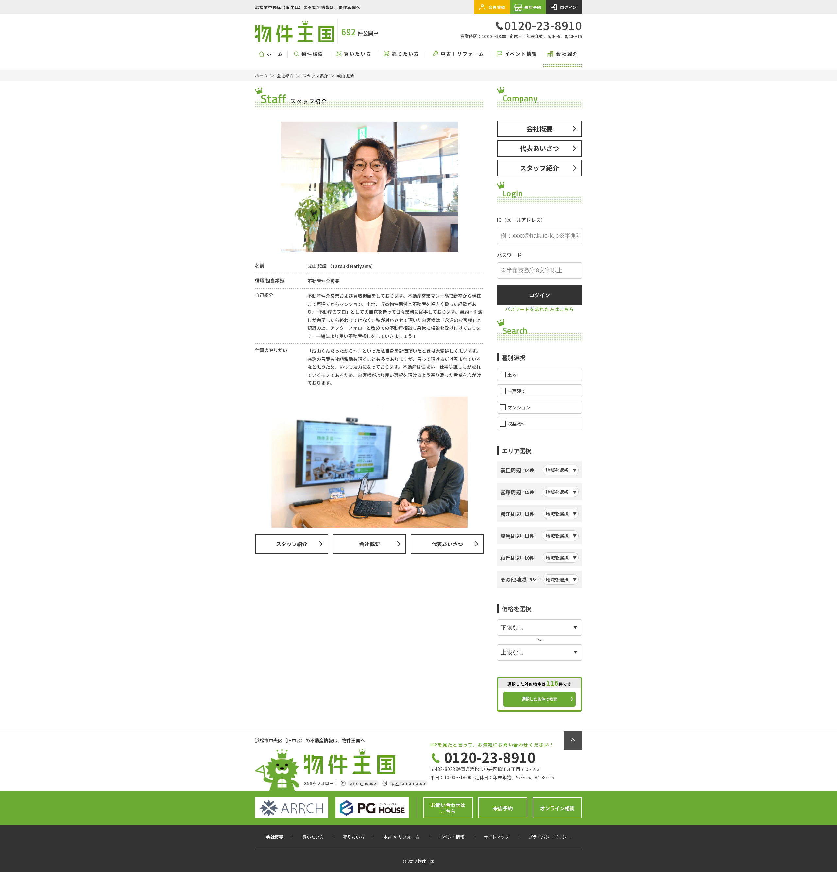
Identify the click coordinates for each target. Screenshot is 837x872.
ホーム (275, 54)
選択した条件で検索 (539, 699)
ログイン (568, 7)
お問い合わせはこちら (448, 808)
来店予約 (533, 7)
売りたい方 (405, 54)
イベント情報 (521, 54)
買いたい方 (357, 54)
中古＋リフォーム (463, 54)
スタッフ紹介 (315, 76)
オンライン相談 (557, 808)
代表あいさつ (447, 544)
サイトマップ (496, 837)
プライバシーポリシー (549, 837)
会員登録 (497, 7)
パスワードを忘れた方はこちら (539, 309)
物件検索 (312, 54)
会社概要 (369, 544)
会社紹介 (567, 54)
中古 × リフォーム (401, 837)
